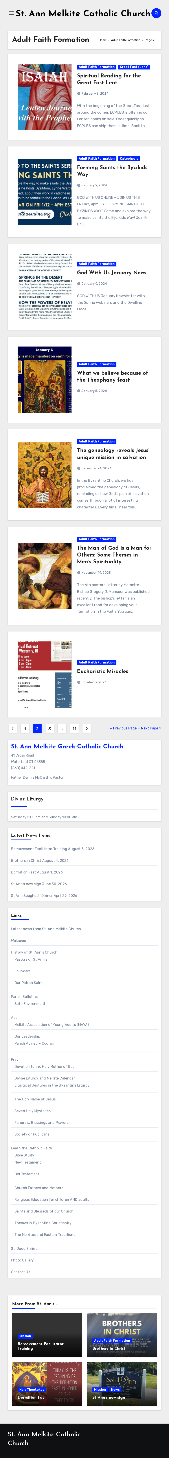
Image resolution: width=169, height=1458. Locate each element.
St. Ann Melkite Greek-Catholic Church (67, 747)
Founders (23, 971)
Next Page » (151, 728)
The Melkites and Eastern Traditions (45, 1235)
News (115, 1390)
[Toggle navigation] (11, 13)
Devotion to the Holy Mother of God (45, 1066)
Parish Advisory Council (35, 1043)
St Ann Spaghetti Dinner (32, 896)
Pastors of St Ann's (31, 959)
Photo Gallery (22, 1260)
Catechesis (129, 159)
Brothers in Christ (26, 860)
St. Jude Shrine (24, 1248)
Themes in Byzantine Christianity (43, 1223)
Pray (15, 1059)
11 (74, 728)
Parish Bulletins (24, 997)
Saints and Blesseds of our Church (44, 1211)
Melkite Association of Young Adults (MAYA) (52, 1025)
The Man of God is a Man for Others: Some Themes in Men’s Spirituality (114, 555)
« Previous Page (123, 728)
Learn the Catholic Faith (31, 1148)
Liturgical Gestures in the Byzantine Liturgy (52, 1085)
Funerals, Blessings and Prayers (41, 1123)
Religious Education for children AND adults (52, 1200)
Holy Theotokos (31, 1390)
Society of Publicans (32, 1134)
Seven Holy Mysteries (33, 1111)
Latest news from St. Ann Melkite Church (46, 929)
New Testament (28, 1162)
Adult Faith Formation (97, 67)
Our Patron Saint (29, 983)
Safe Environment (30, 1004)
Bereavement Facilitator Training (39, 849)
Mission (25, 1336)
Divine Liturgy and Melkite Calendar (45, 1078)
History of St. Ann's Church (34, 952)
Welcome (18, 941)
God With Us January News (111, 273)
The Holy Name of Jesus (35, 1099)
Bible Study (24, 1155)
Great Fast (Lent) (134, 67)
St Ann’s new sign (26, 884)
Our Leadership (27, 1036)
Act (14, 1018)
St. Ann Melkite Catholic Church (83, 14)
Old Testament (27, 1174)
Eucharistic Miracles (102, 671)
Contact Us (20, 1272)
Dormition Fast (23, 872)
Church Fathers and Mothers (39, 1188)
